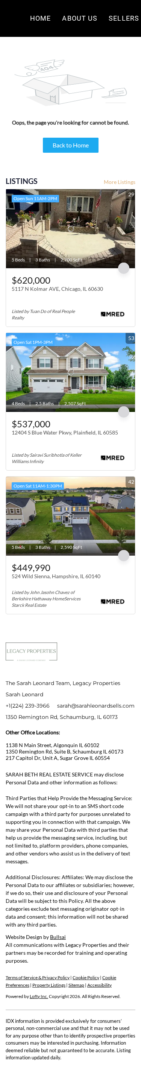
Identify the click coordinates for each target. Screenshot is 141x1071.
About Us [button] (79, 18)
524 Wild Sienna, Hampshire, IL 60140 (56, 576)
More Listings (119, 182)
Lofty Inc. (39, 996)
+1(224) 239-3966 (28, 705)
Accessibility (99, 985)
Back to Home (71, 145)
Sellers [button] (124, 18)
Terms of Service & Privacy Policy (38, 977)
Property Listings (48, 985)
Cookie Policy (86, 977)
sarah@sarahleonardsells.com (96, 705)
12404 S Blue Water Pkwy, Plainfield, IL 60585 (65, 432)
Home (40, 18)
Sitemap (76, 985)
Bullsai (58, 937)
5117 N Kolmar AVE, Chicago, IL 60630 (57, 289)
